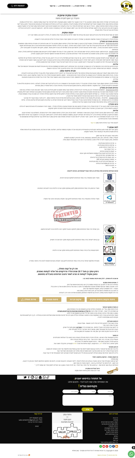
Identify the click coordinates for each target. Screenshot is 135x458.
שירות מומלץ (30, 299)
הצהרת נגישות (102, 455)
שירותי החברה (79, 6)
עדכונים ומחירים (65, 6)
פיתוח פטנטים (52, 299)
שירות (75, 343)
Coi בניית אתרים (23, 455)
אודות (89, 6)
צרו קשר (93, 123)
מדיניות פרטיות (112, 455)
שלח (87, 409)
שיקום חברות (75, 299)
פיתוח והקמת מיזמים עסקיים (102, 299)
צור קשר (52, 6)
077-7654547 (19, 6)
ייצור (100, 343)
